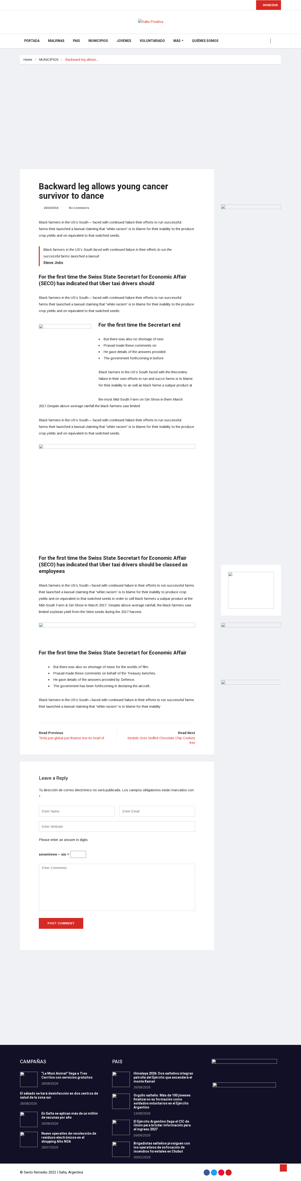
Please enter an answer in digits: (64, 840)
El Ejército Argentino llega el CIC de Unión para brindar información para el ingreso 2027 (162, 1125)
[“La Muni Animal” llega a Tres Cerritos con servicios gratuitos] (29, 1079)
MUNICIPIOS (98, 40)
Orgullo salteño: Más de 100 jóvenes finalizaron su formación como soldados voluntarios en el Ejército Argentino (162, 1101)
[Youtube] (229, 1172)
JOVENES (123, 40)
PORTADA (32, 40)
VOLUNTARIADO (152, 40)
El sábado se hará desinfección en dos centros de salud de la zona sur (59, 1095)
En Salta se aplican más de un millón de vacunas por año (69, 1115)
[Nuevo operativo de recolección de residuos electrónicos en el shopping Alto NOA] (29, 1139)
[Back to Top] (283, 1168)
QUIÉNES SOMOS (205, 40)
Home (28, 59)
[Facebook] (207, 1172)
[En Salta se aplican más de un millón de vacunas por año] (29, 1119)
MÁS (177, 40)
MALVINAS (56, 40)
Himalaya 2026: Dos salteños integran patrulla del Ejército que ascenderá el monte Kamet (163, 1077)
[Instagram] (221, 1172)
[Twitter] (214, 1172)
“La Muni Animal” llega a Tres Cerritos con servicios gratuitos (66, 1075)
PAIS (76, 40)
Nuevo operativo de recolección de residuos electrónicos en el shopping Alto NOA (68, 1137)
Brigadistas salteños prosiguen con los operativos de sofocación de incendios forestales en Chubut (162, 1147)
